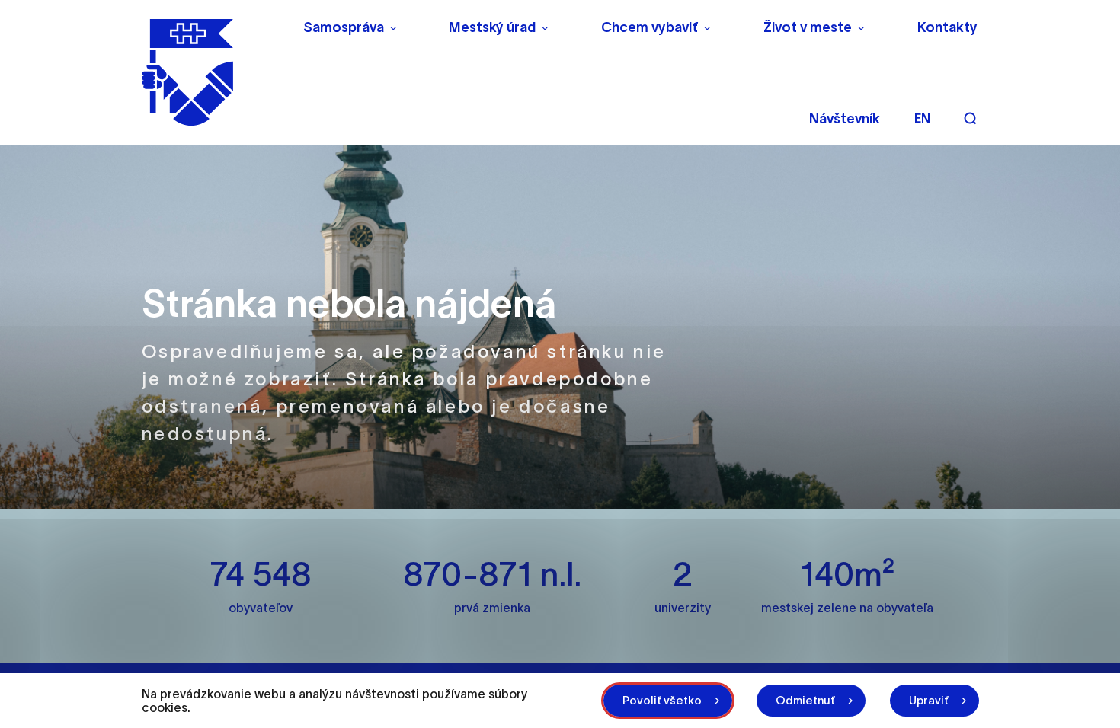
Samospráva (343, 27)
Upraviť (929, 700)
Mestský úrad (492, 27)
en (922, 118)
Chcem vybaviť (649, 27)
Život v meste (807, 27)
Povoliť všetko (662, 700)
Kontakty (947, 27)
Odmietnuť (805, 700)
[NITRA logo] (212, 72)
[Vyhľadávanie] (970, 118)
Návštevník (844, 118)
